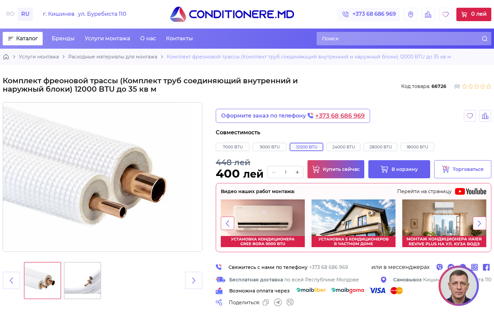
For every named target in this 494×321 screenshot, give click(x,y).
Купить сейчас (341, 169)
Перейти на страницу (424, 191)
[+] (297, 172)
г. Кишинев (84, 14)
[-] (274, 172)
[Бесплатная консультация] (459, 286)
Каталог (27, 38)
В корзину (405, 169)
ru (25, 14)
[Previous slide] (11, 280)
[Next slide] (193, 280)
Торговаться (468, 169)
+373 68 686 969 (374, 14)
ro (10, 14)
